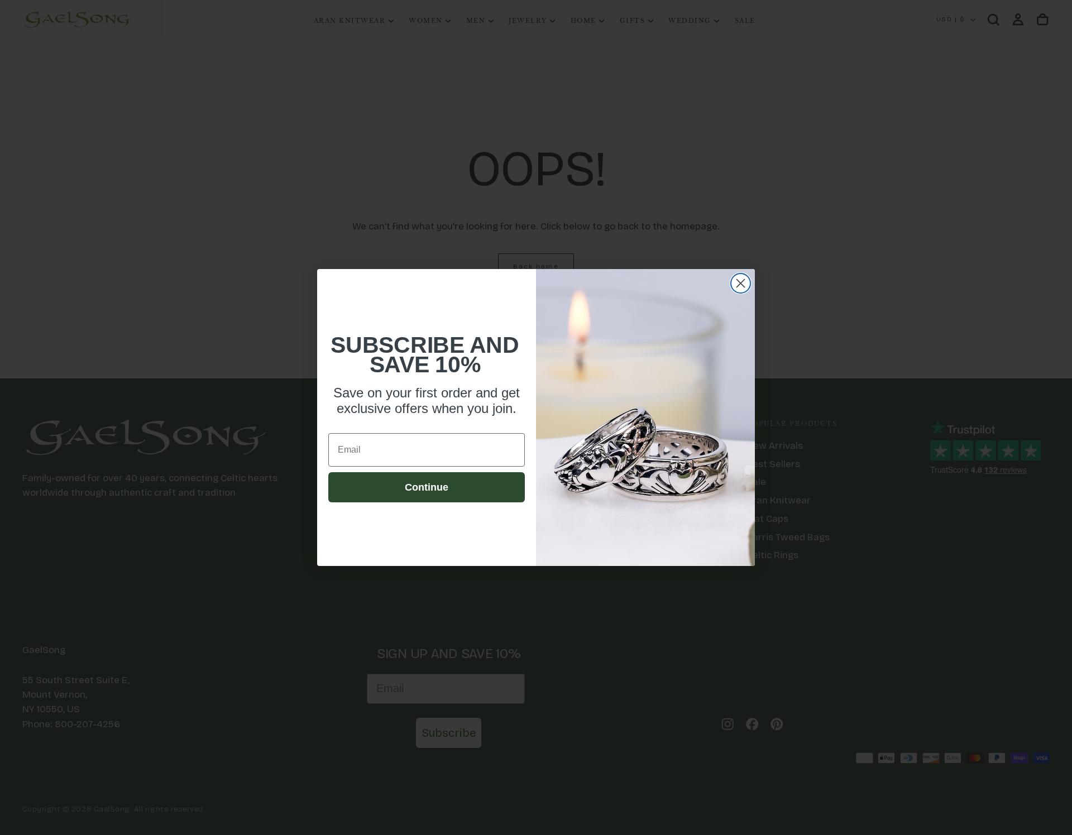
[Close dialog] (740, 283)
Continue (426, 487)
